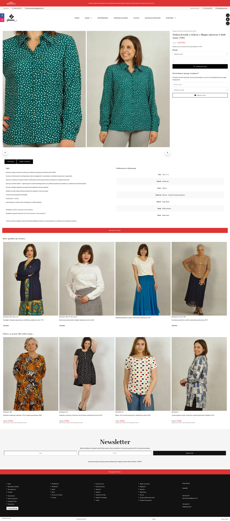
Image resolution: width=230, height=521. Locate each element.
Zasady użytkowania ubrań (147, 497)
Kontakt (170, 18)
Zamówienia (11, 496)
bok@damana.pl (222, 8)
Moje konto (11, 504)
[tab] (10, 161)
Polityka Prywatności (146, 500)
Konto (228, 19)
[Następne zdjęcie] (167, 152)
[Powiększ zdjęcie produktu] (44, 89)
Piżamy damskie (100, 486)
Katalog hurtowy (153, 18)
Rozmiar (175, 50)
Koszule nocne (100, 484)
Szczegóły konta (12, 501)
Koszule (184, 31)
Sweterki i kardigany (101, 497)
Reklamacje (143, 492)
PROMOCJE (55, 484)
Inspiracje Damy (121, 18)
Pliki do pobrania (12, 498)
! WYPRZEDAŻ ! (102, 18)
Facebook (2, 15)
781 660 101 (208, 8)
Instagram (2, 20)
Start (77, 18)
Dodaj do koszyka (201, 66)
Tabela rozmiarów (145, 484)
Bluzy (53, 492)
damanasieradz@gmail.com (35, 8)
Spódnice (98, 489)
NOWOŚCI (55, 486)
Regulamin (143, 486)
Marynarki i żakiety (57, 495)
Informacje (10, 161)
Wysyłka (142, 489)
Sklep (87, 18)
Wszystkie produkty (191, 31)
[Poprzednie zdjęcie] (5, 152)
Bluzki (179, 31)
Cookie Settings (12, 508)
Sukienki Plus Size (101, 495)
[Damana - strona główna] (11, 17)
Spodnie (98, 492)
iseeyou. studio (224, 519)
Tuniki (97, 500)
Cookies (154, 519)
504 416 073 (18, 8)
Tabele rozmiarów (24, 161)
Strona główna (12, 489)
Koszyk (228, 23)
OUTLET (136, 18)
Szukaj (228, 15)
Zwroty (142, 495)
